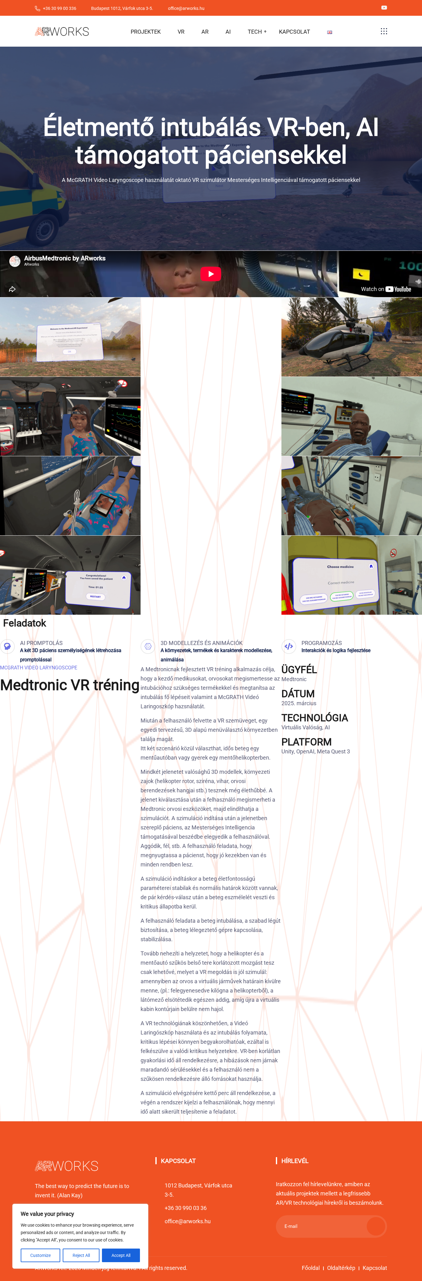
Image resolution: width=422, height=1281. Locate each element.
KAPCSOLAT (294, 31)
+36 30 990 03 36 (186, 1208)
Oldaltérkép (341, 1268)
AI (228, 31)
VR (181, 31)
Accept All (121, 1255)
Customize (40, 1255)
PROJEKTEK (146, 31)
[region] (80, 1236)
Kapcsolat (375, 1268)
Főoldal (311, 1268)
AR (205, 31)
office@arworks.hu (188, 1221)
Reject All (81, 1255)
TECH (255, 31)
